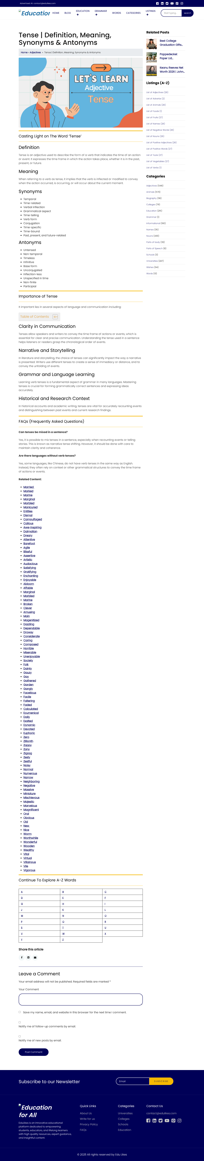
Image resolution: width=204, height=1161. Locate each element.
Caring (27, 640)
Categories (133, 13)
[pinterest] (177, 3)
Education (82, 11)
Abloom (28, 584)
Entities (27, 511)
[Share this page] (35, 958)
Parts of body (153, 242)
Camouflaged (32, 519)
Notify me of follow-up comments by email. (47, 1026)
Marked (28, 491)
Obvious (28, 818)
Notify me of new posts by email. (40, 1040)
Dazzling (28, 624)
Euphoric (29, 733)
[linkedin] (162, 3)
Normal (28, 769)
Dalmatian (30, 531)
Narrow (28, 777)
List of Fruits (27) (154, 117)
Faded (27, 705)
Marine (27, 495)
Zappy (27, 745)
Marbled (28, 503)
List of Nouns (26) (155, 136)
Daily (26, 717)
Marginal (29, 499)
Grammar (101, 11)
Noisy (26, 765)
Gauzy (27, 672)
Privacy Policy (89, 1124)
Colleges (150, 204)
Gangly (28, 689)
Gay (26, 676)
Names (150, 229)
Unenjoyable (31, 656)
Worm (27, 834)
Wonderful (30, 842)
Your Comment (29, 989)
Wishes (150, 267)
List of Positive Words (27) (159, 148)
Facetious (29, 693)
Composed (30, 644)
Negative (29, 785)
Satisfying (29, 568)
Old (25, 822)
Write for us (87, 1119)
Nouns (149, 235)
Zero (26, 737)
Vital (26, 854)
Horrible (28, 648)
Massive (28, 789)
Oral (26, 814)
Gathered (29, 680)
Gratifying (29, 572)
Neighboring (31, 781)
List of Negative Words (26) (160, 129)
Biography (151, 198)
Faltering (29, 701)
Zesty (26, 757)
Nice (26, 830)
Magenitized (31, 620)
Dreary (27, 535)
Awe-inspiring (32, 527)
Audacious (30, 563)
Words (116, 13)
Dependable (31, 628)
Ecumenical (31, 713)
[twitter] (167, 3)
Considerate (31, 636)
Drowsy (28, 632)
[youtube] (172, 3)
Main (26, 616)
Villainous (29, 862)
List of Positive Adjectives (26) (161, 142)
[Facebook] (157, 3)
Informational (153, 223)
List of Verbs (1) (154, 167)
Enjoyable (29, 580)
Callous (28, 523)
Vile (25, 866)
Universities (152, 260)
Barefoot (29, 543)
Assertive (29, 555)
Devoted (29, 729)
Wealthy (28, 850)
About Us (86, 1113)
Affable (28, 588)
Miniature (29, 793)
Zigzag (27, 753)
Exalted (28, 721)
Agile (26, 547)
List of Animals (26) (156, 104)
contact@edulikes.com (45, 3)
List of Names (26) (155, 123)
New (26, 826)
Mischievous (31, 797)
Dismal (27, 515)
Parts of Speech (154, 248)
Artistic (27, 559)
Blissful (27, 551)
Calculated (30, 709)
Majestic (28, 801)
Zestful (27, 761)
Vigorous (29, 870)
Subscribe (161, 1081)
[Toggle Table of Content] (53, 316)
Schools (150, 254)
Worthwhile (30, 838)
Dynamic (29, 725)
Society (28, 660)
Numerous (30, 773)
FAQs (83, 1130)
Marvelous (30, 805)
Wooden (29, 846)
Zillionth (28, 741)
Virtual (27, 858)
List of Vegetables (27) (157, 161)
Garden (28, 684)
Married (28, 487)
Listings (150, 11)
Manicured (30, 507)
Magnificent (31, 809)
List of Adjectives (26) (157, 92)
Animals (150, 191)
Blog (68, 13)
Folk (26, 664)
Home (55, 13)
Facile (27, 697)
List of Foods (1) (154, 111)
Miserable (29, 652)
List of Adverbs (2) (155, 98)
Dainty (27, 668)
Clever (27, 608)
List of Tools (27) (154, 155)
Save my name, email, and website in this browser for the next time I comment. (74, 1012)
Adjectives (35, 52)
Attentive (29, 539)
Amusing (29, 612)
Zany (26, 749)
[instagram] (182, 3)
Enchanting (30, 576)
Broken (28, 604)
